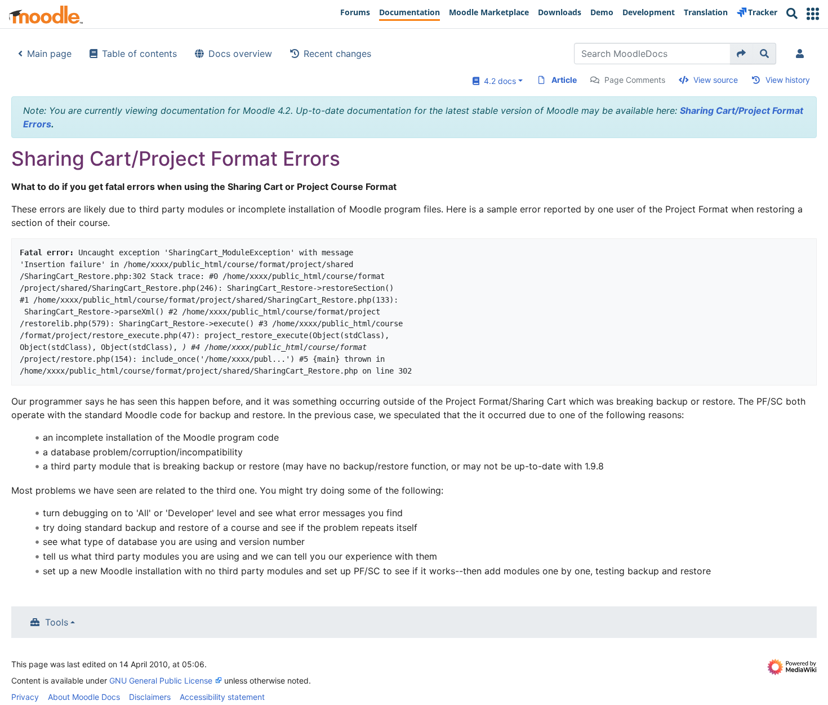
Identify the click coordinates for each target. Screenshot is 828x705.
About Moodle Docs (84, 697)
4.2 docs (497, 81)
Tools (56, 622)
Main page (49, 53)
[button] (812, 14)
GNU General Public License (160, 680)
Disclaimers (150, 697)
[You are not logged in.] (802, 53)
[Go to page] (741, 53)
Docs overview (240, 53)
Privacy (25, 697)
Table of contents (139, 53)
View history (787, 80)
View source (715, 80)
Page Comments (634, 80)
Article (564, 80)
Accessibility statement (222, 697)
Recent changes (337, 53)
